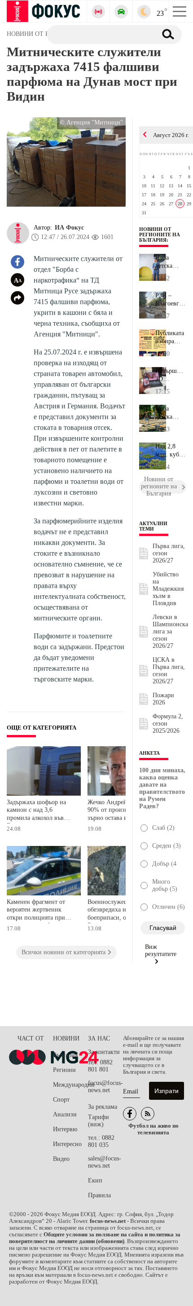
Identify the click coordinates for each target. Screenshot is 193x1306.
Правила (99, 1195)
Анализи (65, 1114)
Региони (64, 1070)
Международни (70, 1084)
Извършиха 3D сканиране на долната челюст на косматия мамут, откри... (170, 375)
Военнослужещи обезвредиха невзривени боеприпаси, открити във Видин (122, 911)
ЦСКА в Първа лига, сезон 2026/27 (169, 670)
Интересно (67, 1144)
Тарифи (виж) (98, 1121)
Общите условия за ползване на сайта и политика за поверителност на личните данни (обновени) (94, 1237)
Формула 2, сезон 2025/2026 (168, 723)
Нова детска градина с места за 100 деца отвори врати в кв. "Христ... (170, 262)
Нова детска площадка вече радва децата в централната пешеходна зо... (170, 413)
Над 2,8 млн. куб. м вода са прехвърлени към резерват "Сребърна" (170, 450)
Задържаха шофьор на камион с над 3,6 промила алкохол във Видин (36, 811)
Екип (95, 1180)
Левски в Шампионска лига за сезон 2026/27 (170, 631)
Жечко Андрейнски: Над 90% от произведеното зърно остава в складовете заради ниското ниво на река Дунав (121, 811)
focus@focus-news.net (105, 1086)
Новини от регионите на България (159, 234)
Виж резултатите (160, 950)
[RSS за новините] (147, 1113)
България (65, 1055)
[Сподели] (17, 298)
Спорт (61, 1099)
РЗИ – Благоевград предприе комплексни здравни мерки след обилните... (170, 299)
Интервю (65, 1129)
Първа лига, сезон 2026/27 (169, 553)
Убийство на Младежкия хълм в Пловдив (168, 589)
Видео (61, 1158)
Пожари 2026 (163, 699)
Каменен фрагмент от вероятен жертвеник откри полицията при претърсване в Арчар (36, 911)
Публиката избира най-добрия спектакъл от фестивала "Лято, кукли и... (169, 337)
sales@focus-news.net (104, 1162)
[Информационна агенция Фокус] (129, 1113)
